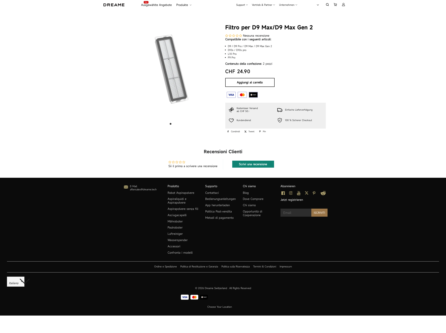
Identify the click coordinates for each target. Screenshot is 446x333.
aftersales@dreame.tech (143, 189)
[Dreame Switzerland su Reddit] (323, 194)
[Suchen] (327, 4)
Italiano (309, 4)
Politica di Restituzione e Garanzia (199, 266)
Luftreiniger (175, 234)
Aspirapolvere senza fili (183, 209)
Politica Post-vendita (218, 211)
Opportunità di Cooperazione (252, 213)
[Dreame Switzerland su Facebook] (283, 194)
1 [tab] (170, 124)
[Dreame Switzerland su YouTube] (299, 194)
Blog (246, 193)
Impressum (286, 266)
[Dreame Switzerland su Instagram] (291, 194)
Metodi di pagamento (219, 218)
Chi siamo (249, 205)
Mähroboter (175, 221)
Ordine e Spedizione (165, 266)
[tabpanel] (170, 68)
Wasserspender (178, 240)
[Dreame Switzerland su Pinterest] (314, 194)
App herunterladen (217, 205)
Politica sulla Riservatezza (235, 266)
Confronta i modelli (180, 253)
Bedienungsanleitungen (220, 199)
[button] (233, 36)
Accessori (174, 246)
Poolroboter (175, 227)
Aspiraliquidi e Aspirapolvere (177, 200)
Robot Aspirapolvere (181, 193)
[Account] (343, 4)
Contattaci (212, 193)
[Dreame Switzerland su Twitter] (306, 194)
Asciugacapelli (177, 215)
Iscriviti (319, 212)
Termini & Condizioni (264, 266)
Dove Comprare (253, 199)
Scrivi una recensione (253, 164)
